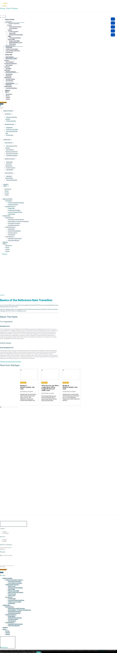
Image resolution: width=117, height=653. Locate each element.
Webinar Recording (6, 258)
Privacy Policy (2, 566)
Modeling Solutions (10, 158)
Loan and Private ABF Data (11, 132)
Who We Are (8, 189)
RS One (6, 191)
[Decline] (41, 652)
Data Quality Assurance (12, 153)
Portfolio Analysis (10, 167)
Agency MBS (11, 589)
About (5, 186)
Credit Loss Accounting (12, 129)
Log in (1, 572)
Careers (5, 3)
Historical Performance (14, 581)
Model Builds (9, 162)
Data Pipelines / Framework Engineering (11, 150)
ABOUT (5, 629)
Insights (5, 184)
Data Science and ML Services (11, 147)
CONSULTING (6, 139)
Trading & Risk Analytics (12, 584)
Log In (1, 104)
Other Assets (11, 595)
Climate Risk (9, 127)
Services (5, 539)
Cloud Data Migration (11, 180)
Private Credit (12, 594)
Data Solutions (8, 142)
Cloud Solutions (9, 173)
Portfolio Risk (9, 135)
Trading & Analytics (11, 121)
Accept (38, 652)
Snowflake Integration (11, 155)
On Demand (8, 114)
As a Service (8, 597)
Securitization (9, 169)
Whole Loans (11, 586)
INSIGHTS (5, 627)
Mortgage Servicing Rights (15, 587)
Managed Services (9, 124)
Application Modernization (9, 177)
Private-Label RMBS (13, 591)
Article (23, 382)
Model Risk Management (8, 164)
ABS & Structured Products (15, 592)
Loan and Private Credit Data (16, 600)
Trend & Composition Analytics (11, 118)
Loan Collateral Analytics (15, 583)
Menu (2, 16)
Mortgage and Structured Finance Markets (10, 361)
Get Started (3, 102)
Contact (7, 193)
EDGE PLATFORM (7, 110)
